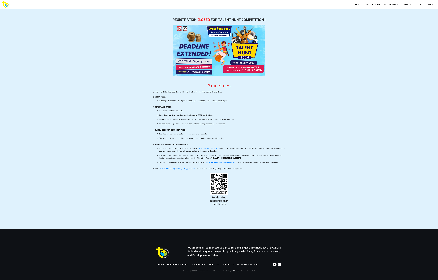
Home (356, 4)
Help (429, 4)
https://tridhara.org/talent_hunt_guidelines (177, 168)
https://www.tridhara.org (209, 148)
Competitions (390, 4)
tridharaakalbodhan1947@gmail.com (220, 162)
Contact (419, 4)
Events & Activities (372, 4)
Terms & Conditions (247, 264)
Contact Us (228, 264)
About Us (407, 4)
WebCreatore (235, 271)
